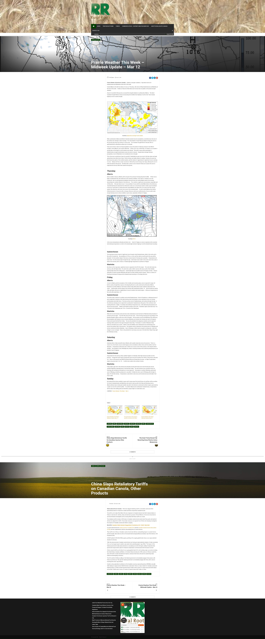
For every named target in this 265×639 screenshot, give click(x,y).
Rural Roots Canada (111, 637)
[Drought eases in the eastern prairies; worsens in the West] (132, 410)
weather (127, 426)
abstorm (109, 423)
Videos (118, 26)
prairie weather (149, 423)
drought (126, 423)
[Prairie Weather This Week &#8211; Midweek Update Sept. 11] (115, 410)
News (98, 26)
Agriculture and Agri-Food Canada (135, 135)
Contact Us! (95, 30)
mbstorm (138, 423)
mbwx (143, 423)
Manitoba (132, 423)
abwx (114, 423)
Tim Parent (111, 503)
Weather (98, 39)
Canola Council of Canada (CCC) (127, 527)
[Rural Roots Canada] (93, 26)
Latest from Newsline (97, 602)
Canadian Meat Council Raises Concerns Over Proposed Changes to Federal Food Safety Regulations (102, 607)
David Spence (111, 77)
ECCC (134, 238)
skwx (122, 426)
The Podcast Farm (108, 26)
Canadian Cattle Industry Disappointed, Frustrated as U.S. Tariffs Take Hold (130, 525)
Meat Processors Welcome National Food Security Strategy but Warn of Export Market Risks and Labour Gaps (104, 622)
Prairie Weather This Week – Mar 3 (120, 391)
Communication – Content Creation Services (135, 26)
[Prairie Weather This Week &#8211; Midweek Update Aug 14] (149, 410)
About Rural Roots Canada (159, 26)
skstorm (117, 426)
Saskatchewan (111, 426)
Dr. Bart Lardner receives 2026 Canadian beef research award (112, 34)
